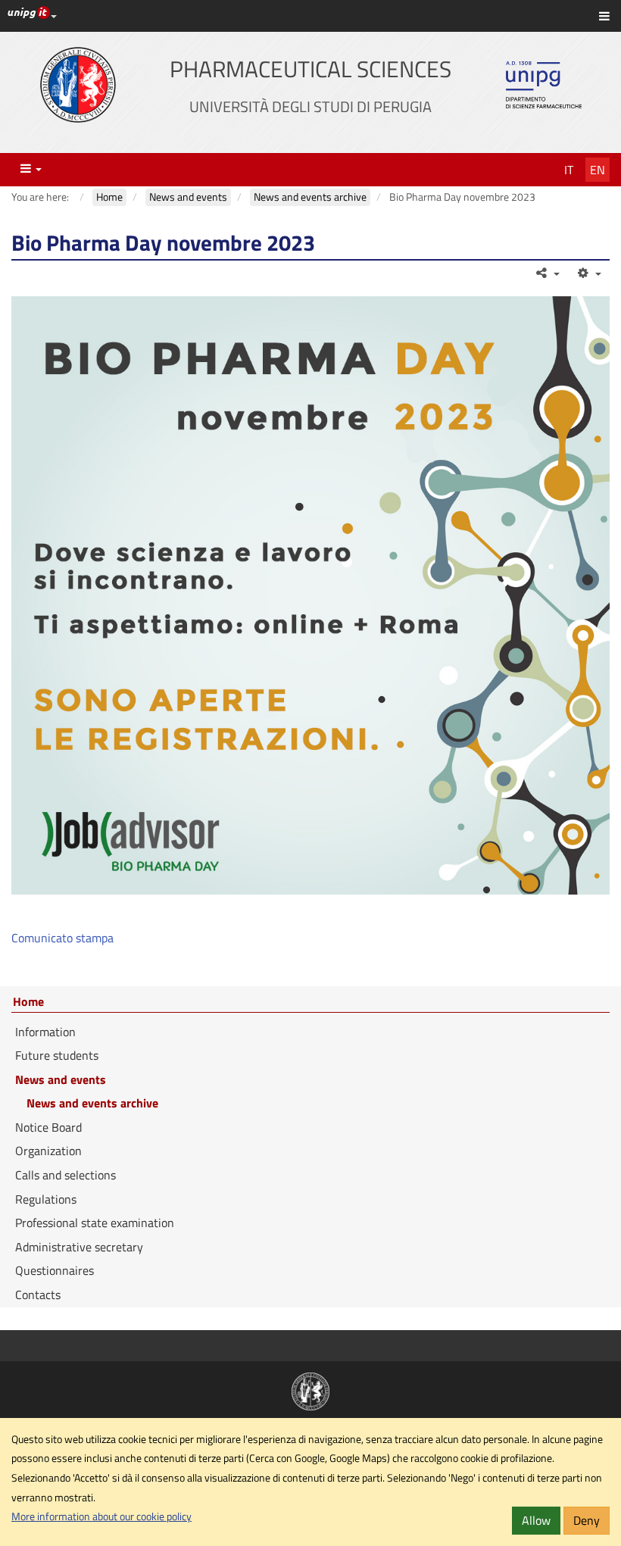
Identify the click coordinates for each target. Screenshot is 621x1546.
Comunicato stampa (62, 938)
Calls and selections (65, 1175)
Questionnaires (54, 1270)
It (568, 170)
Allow (536, 1520)
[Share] (547, 272)
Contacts (38, 1294)
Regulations (45, 1199)
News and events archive (92, 1103)
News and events (60, 1079)
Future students (56, 1055)
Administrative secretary (79, 1247)
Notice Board (48, 1127)
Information (45, 1032)
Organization (48, 1151)
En (597, 170)
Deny (586, 1520)
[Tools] (588, 272)
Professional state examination (94, 1222)
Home (28, 1002)
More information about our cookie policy (101, 1516)
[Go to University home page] (78, 85)
